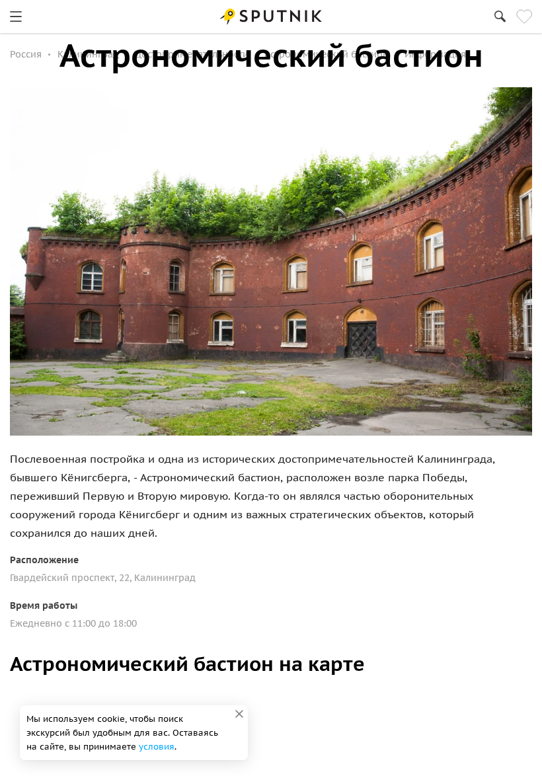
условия (156, 746)
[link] (16, 16)
